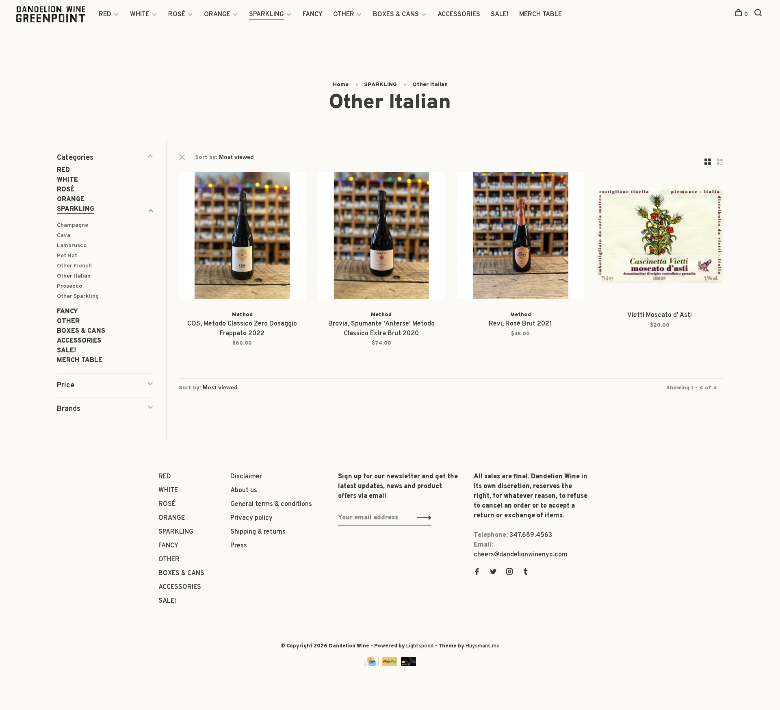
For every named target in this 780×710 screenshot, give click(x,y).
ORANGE (217, 15)
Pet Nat (67, 255)
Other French (74, 266)
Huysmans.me (483, 646)
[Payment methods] (372, 664)
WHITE (140, 15)
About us (243, 490)
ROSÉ (176, 15)
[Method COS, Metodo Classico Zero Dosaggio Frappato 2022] (242, 237)
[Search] (759, 14)
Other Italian (430, 84)
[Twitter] (493, 573)
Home (341, 84)
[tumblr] (525, 573)
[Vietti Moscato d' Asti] (660, 237)
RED (105, 15)
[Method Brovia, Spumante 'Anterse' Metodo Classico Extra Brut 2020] (381, 237)
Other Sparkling (78, 296)
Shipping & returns (258, 532)
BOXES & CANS (396, 15)
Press (238, 546)
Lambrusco (72, 245)
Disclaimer (246, 477)
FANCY (313, 15)
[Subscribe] (421, 518)
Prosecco (69, 286)
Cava (63, 235)
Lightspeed (419, 646)
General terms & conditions (271, 504)
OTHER (343, 15)
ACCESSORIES (459, 15)
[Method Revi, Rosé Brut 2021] (520, 237)
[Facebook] (477, 573)
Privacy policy (251, 518)
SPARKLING (266, 15)
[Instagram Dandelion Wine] (509, 573)
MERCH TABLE (540, 15)
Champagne (72, 225)
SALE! (500, 15)
